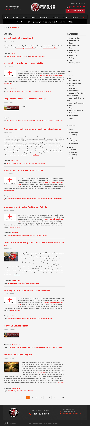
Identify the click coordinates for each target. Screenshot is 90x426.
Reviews (65, 17)
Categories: (72, 34)
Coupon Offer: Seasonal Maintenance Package (25, 98)
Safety (71, 58)
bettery (72, 113)
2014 (71, 147)
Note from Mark (75, 50)
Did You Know (16, 280)
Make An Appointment (75, 11)
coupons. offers (59, 120)
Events (13, 53)
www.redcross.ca (9, 83)
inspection (40, 120)
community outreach (13, 91)
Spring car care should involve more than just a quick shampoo (32, 129)
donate (23, 91)
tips (8, 163)
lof (8, 283)
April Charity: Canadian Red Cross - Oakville (23, 170)
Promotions (11, 120)
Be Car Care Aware (13, 56)
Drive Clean (11, 391)
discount (50, 120)
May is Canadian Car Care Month (18, 38)
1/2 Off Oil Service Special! (16, 326)
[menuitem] (6, 17)
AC (70, 78)
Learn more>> (41, 372)
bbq (70, 105)
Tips (70, 60)
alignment (73, 88)
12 (45, 397)
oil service (32, 120)
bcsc (71, 108)
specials (48, 347)
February (74, 152)
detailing (31, 163)
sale (45, 120)
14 (54, 397)
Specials (33, 17)
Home (6, 17)
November (75, 143)
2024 (71, 130)
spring (25, 163)
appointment (24, 56)
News (71, 48)
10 (36, 397)
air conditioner (74, 81)
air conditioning (75, 83)
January (74, 135)
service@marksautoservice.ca (72, 413)
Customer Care (74, 38)
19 (63, 397)
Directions (75, 17)
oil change (25, 120)
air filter (72, 86)
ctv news (30, 391)
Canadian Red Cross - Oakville (35, 91)
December (75, 132)
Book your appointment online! (25, 48)
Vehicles (24, 17)
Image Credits (12, 423)
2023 (71, 138)
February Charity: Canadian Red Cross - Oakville (27, 290)
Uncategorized (74, 63)
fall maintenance (9, 122)
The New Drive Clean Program (18, 354)
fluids (27, 283)
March (73, 150)
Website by (81, 423)
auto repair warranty (76, 103)
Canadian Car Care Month (37, 56)
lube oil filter (26, 347)
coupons (18, 120)
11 (41, 397)
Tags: (69, 72)
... (23, 397)
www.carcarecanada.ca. (50, 48)
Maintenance (15, 118)
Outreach (14, 89)
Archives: (71, 126)
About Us (56, 17)
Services (15, 17)
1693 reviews (17, 9)
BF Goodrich (73, 115)
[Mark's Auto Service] (43, 7)
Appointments (44, 17)
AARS (71, 76)
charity (48, 91)
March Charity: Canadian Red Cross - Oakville (25, 207)
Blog (83, 17)
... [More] (70, 119)
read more (36, 155)
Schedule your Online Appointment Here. (52, 75)
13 (49, 397)
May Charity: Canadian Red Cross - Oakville (23, 63)
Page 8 (15, 27)
